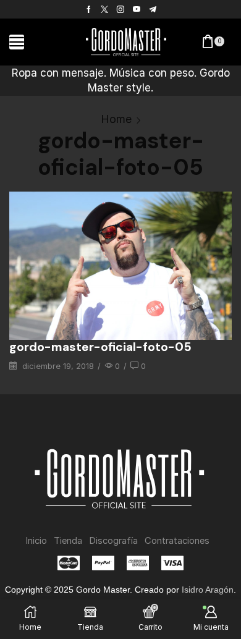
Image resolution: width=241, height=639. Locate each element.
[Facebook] (88, 9)
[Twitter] (104, 9)
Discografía (113, 540)
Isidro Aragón (208, 590)
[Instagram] (120, 9)
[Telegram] (152, 9)
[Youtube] (136, 9)
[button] (16, 42)
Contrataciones (177, 540)
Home (116, 118)
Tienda (68, 540)
